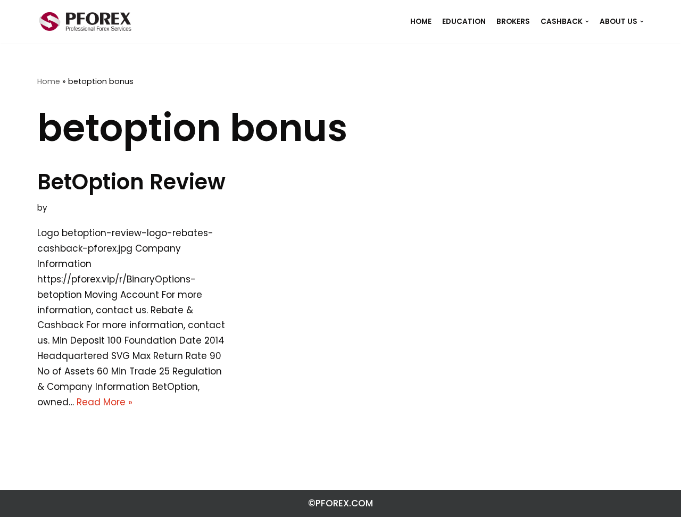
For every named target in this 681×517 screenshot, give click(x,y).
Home (48, 81)
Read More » (104, 402)
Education (464, 21)
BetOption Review (131, 182)
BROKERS (513, 21)
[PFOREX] (85, 22)
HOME (420, 21)
